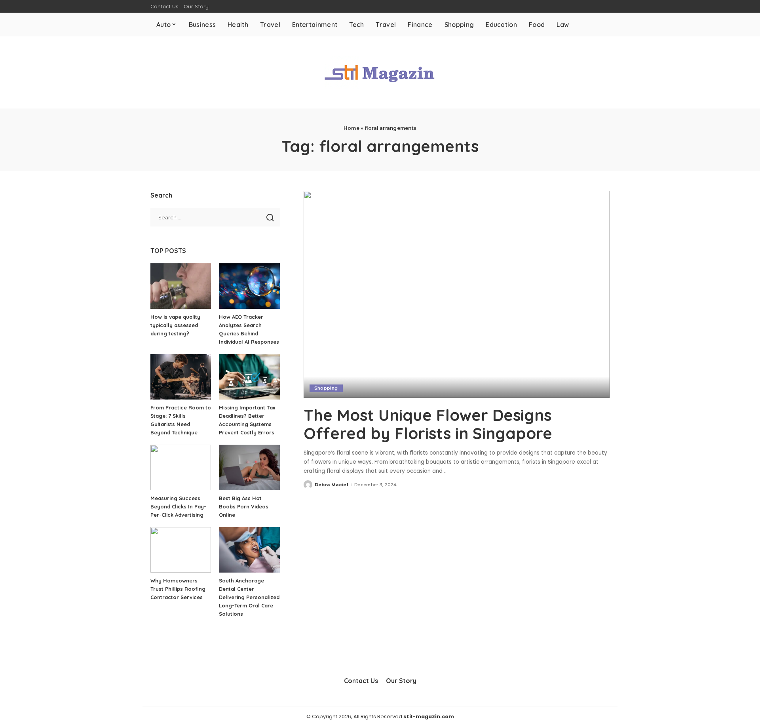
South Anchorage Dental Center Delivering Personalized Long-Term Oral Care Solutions (249, 597)
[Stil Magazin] (380, 72)
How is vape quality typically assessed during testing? (175, 325)
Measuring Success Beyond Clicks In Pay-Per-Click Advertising (178, 506)
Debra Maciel (331, 484)
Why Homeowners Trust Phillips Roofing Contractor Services (177, 588)
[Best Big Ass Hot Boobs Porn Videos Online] (249, 467)
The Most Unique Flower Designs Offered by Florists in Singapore (428, 424)
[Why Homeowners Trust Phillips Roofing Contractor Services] (180, 550)
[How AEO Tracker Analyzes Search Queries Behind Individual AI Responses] (249, 286)
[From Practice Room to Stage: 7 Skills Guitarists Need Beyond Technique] (180, 377)
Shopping (326, 388)
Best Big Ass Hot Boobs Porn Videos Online (243, 506)
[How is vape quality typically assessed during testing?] (180, 286)
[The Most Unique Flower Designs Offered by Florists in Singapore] (457, 294)
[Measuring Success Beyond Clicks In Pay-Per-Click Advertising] (180, 467)
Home (351, 128)
